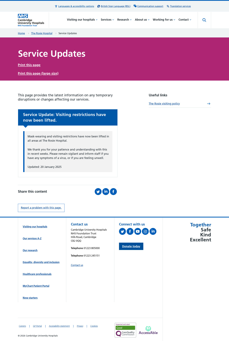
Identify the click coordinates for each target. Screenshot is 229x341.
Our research (30, 250)
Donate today (131, 246)
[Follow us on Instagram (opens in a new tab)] (146, 232)
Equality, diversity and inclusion (41, 262)
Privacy (80, 326)
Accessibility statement (59, 326)
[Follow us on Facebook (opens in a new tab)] (130, 232)
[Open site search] (204, 20)
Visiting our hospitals (81, 19)
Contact (184, 19)
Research (123, 19)
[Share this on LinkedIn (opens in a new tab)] (106, 191)
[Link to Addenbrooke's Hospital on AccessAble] (148, 330)
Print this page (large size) (38, 73)
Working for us (163, 19)
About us (141, 19)
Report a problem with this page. (41, 207)
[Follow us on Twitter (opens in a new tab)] (123, 232)
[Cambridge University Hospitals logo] (33, 20)
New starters (30, 297)
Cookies (94, 326)
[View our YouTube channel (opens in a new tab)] (138, 232)
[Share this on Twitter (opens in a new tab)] (98, 191)
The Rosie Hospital (41, 33)
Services (106, 19)
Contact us (77, 265)
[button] (74, 6)
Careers (22, 326)
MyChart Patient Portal (36, 285)
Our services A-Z (32, 238)
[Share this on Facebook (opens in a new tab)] (114, 191)
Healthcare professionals (37, 274)
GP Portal (37, 326)
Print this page (29, 65)
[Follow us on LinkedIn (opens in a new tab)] (153, 232)
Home (21, 33)
